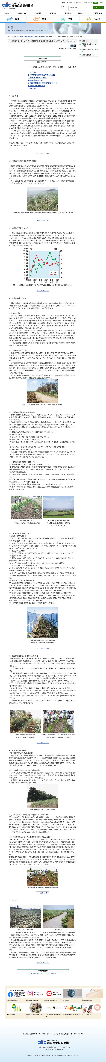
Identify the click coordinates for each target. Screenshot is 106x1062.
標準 (95, 2)
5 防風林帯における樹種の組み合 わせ (42, 83)
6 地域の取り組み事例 (36, 86)
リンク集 (80, 1034)
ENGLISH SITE (67, 2)
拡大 (101, 2)
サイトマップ (77, 2)
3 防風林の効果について (37, 77)
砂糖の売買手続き (88, 55)
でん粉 (96, 19)
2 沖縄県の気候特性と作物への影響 (41, 75)
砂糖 (69, 19)
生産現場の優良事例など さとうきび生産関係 (31, 36)
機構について (22, 13)
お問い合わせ (98, 7)
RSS (75, 1034)
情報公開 (38, 13)
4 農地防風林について (36, 80)
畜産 (17, 19)
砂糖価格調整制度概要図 (89, 50)
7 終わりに (32, 88)
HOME (7, 13)
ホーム (10, 36)
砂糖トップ (85, 41)
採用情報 (68, 13)
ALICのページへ (51, 973)
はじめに (33, 72)
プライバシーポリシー (45, 1034)
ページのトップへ (43, 153)
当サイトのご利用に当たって (63, 1034)
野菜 (44, 19)
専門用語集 (98, 13)
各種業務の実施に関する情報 (89, 45)
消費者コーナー (83, 13)
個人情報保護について (30, 1034)
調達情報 (53, 13)
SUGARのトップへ (36, 973)
